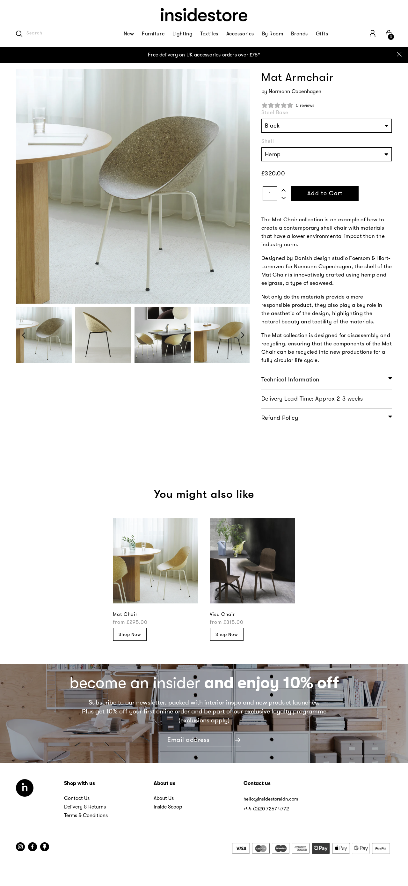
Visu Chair (222, 614)
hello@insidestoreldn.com (271, 799)
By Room (272, 34)
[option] (204, 55)
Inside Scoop (168, 807)
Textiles (209, 34)
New (129, 34)
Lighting (182, 34)
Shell (267, 141)
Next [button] (243, 335)
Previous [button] (23, 335)
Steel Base (274, 112)
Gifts (322, 34)
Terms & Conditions (86, 815)
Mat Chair (125, 614)
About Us (164, 798)
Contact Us (77, 798)
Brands (299, 34)
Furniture (153, 34)
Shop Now (130, 634)
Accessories (240, 34)
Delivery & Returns (85, 807)
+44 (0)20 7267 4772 (266, 809)
